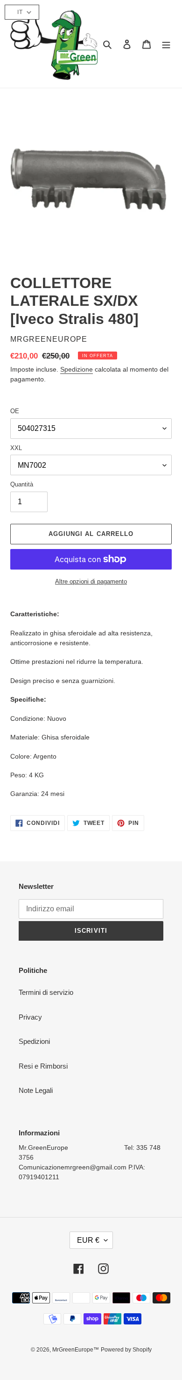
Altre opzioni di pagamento (91, 581)
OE (14, 411)
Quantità (21, 484)
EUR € (88, 1240)
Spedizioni (34, 1041)
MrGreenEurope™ (75, 1349)
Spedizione (76, 369)
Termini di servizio (46, 992)
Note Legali (36, 1090)
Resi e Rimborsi (43, 1066)
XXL (16, 447)
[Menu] (166, 44)
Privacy (30, 1017)
